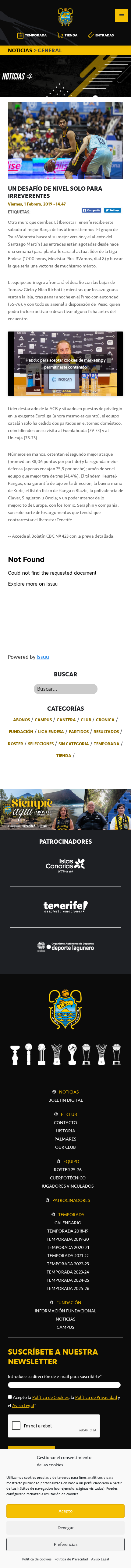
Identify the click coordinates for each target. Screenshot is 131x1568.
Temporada (106, 743)
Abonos (21, 719)
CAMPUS (65, 1327)
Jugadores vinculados (68, 1186)
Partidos (79, 731)
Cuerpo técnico (68, 1178)
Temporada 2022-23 (68, 1263)
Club (86, 719)
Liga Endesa (51, 731)
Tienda (63, 755)
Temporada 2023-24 (68, 1272)
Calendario (68, 1222)
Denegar (66, 1527)
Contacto (65, 1122)
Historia (65, 1130)
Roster (15, 743)
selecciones (41, 743)
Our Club (65, 1147)
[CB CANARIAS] (65, 4)
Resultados (106, 731)
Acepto (65, 1511)
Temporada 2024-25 (68, 1280)
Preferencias (65, 1544)
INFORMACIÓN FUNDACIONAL (65, 1311)
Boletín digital (65, 1100)
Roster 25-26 (68, 1169)
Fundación (21, 731)
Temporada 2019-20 (68, 1239)
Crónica (105, 719)
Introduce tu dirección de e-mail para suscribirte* (55, 1376)
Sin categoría (73, 743)
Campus (43, 719)
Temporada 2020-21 (68, 1247)
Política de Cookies (50, 1397)
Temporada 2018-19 (67, 1231)
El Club (69, 1114)
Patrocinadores (71, 1200)
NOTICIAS (21, 50)
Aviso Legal (100, 1559)
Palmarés (65, 1139)
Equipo (71, 1161)
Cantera (66, 719)
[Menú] (121, 15)
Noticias (69, 1092)
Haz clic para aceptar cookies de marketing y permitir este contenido (65, 363)
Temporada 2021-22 (68, 1255)
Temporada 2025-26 (68, 1288)
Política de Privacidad (71, 1559)
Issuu (43, 657)
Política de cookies (36, 1559)
